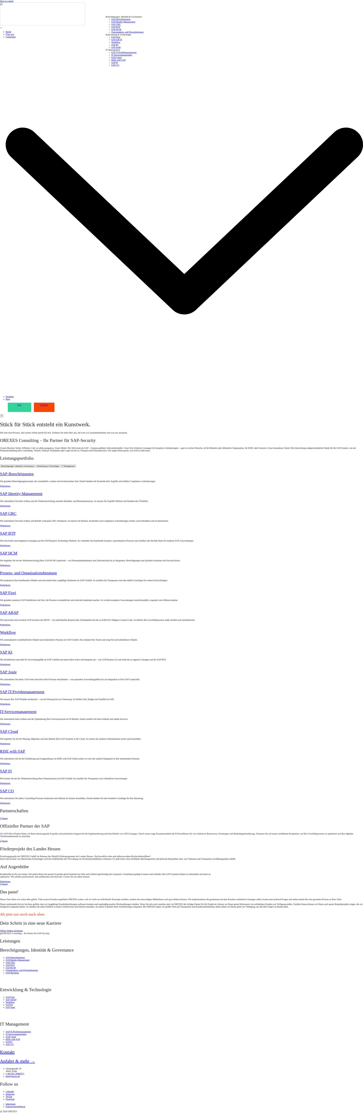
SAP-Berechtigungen (17, 474)
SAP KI (6, 652)
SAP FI (6, 771)
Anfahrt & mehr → (17, 1061)
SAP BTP (8, 533)
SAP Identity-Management (21, 493)
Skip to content (6, 1)
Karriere (44, 405)
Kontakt (7, 1052)
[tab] (17, 466)
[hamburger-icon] (1, 27)
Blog (8, 399)
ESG (19, 405)
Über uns (10, 34)
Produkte (10, 396)
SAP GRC (8, 513)
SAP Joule (8, 672)
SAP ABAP (9, 612)
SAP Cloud (9, 731)
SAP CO (7, 791)
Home (8, 32)
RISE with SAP (12, 751)
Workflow (8, 632)
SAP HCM (8, 553)
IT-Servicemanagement (18, 711)
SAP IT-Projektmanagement (22, 692)
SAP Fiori (8, 592)
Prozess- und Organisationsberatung (28, 573)
